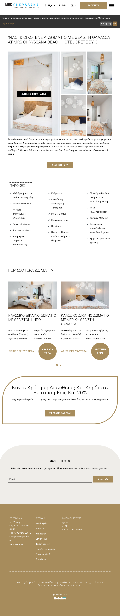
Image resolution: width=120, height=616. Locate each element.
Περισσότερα (8, 23)
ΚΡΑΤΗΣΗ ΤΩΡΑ (47, 351)
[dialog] (60, 21)
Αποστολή (103, 479)
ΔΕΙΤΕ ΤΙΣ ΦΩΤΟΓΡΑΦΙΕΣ (34, 94)
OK (114, 23)
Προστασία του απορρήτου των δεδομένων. (60, 585)
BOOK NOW (93, 5)
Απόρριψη (106, 23)
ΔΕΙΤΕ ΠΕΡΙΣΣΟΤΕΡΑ (21, 351)
